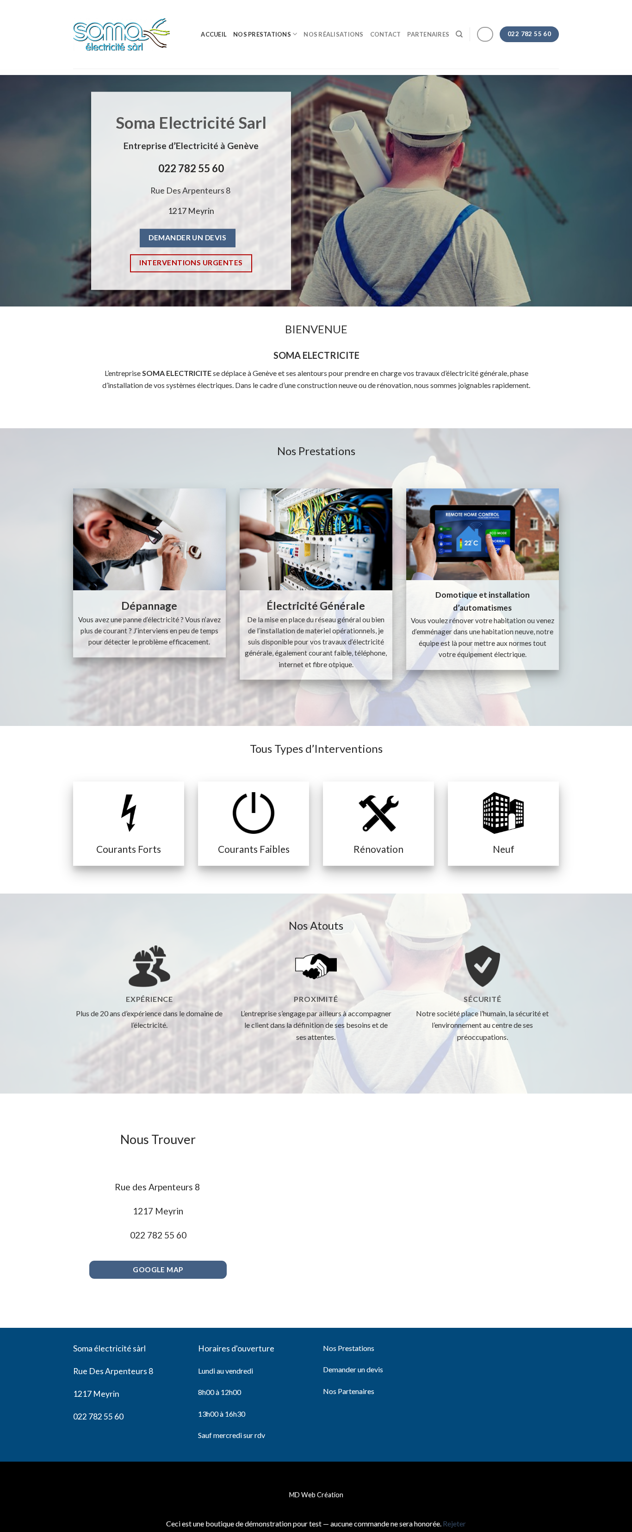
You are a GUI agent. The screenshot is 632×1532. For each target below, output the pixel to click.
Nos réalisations (333, 34)
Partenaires (428, 34)
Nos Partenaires (348, 1391)
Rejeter (454, 1523)
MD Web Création (316, 1495)
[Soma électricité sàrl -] (121, 34)
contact (385, 34)
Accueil (214, 34)
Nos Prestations (262, 34)
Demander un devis (353, 1369)
